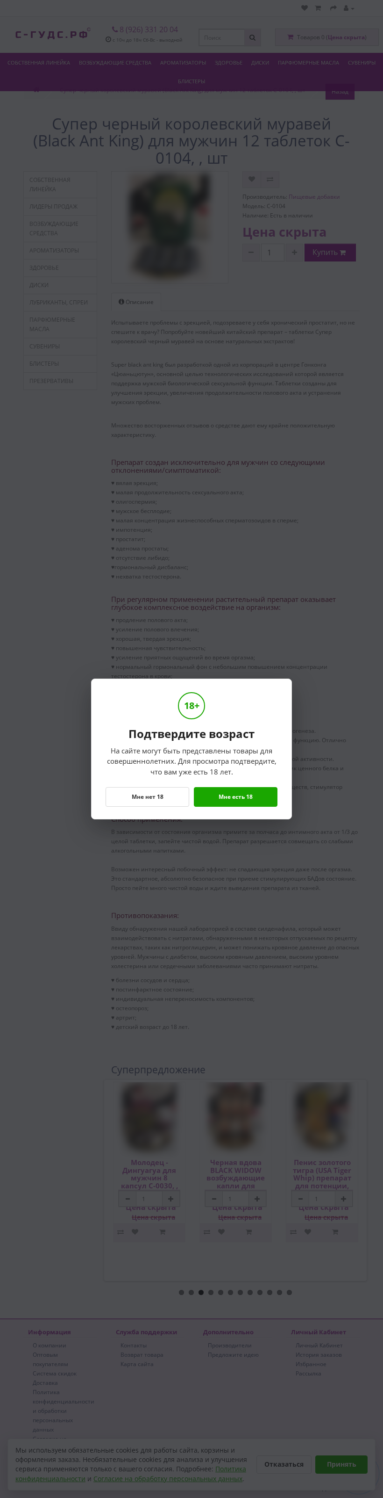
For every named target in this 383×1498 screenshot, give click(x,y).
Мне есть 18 (236, 797)
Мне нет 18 (147, 797)
